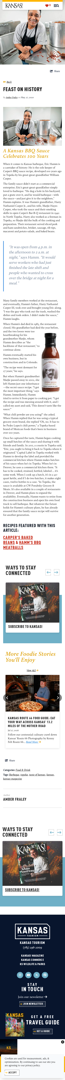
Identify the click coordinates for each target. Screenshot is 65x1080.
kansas (50, 775)
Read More (32, 742)
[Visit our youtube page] (28, 975)
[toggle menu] (56, 5)
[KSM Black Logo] (13, 5)
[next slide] (56, 572)
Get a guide (43, 1031)
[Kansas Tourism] (32, 931)
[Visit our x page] (36, 975)
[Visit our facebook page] (45, 975)
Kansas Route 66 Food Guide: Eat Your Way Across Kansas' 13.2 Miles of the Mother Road (31, 722)
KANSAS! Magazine (32, 955)
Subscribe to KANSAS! (25, 627)
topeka (24, 775)
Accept (13, 1073)
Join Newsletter (33, 1004)
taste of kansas (37, 775)
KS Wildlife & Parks (32, 964)
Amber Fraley (12, 97)
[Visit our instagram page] (20, 975)
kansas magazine (12, 779)
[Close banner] (62, 1042)
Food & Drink (23, 770)
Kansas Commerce (32, 960)
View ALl (31, 670)
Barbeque (14, 775)
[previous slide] (48, 572)
